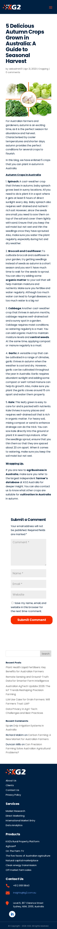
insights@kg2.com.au (24, 892)
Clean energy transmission (21, 865)
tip (7, 725)
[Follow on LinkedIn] (12, 914)
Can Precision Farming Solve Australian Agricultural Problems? (28, 748)
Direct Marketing (15, 815)
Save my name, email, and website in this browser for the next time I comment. (28, 607)
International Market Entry (20, 820)
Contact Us (12, 789)
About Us (11, 780)
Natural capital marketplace (22, 860)
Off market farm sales (18, 869)
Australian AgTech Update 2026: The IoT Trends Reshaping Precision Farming (28, 690)
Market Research (15, 810)
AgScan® (11, 845)
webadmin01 (15, 68)
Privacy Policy (13, 794)
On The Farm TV (15, 850)
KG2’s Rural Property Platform (22, 841)
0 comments (13, 72)
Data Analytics (14, 825)
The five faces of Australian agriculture (28, 855)
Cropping (43, 68)
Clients (10, 785)
